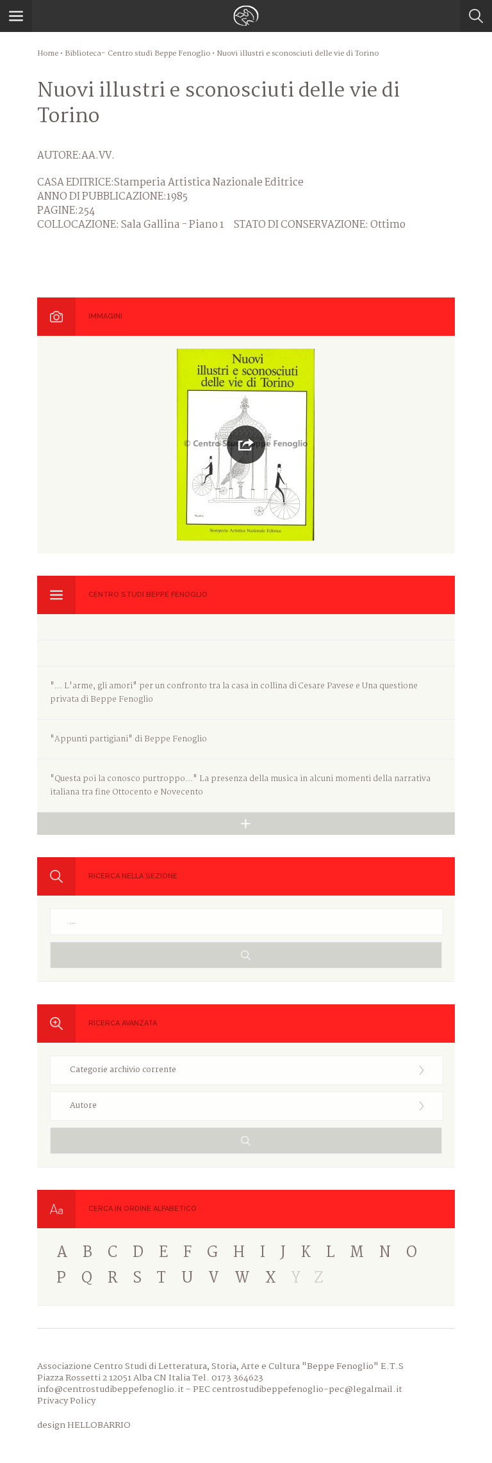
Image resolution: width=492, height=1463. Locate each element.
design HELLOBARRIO (84, 1425)
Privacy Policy (66, 1401)
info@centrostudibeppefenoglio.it (110, 1389)
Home (47, 53)
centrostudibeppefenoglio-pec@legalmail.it (307, 1389)
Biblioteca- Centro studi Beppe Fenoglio (137, 53)
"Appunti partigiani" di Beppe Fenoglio (128, 739)
